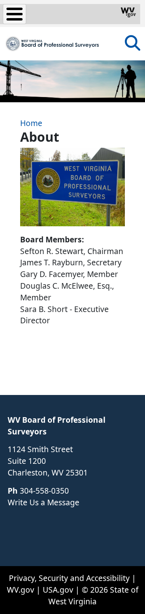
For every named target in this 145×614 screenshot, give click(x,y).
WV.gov (20, 589)
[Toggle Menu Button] (14, 14)
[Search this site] (132, 45)
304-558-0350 (44, 490)
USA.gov (58, 589)
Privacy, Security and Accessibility (69, 578)
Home (31, 123)
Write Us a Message (43, 502)
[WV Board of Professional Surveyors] (52, 43)
